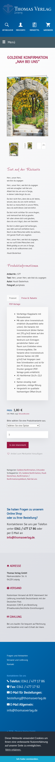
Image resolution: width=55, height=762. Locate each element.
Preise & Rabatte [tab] (29, 298)
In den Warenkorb (17, 445)
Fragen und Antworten (17, 655)
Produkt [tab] (12, 298)
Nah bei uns (32, 479)
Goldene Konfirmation (26, 470)
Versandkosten (24, 414)
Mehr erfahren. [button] (13, 749)
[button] (24, 453)
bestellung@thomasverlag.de (26, 698)
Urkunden (40, 470)
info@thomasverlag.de (21, 537)
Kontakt (10, 664)
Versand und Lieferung (17, 660)
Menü (11, 42)
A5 (20, 473)
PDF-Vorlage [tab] (14, 304)
